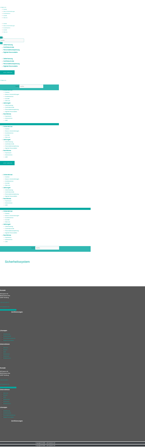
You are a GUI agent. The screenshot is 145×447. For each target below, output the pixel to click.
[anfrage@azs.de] (0, 305)
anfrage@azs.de (4, 306)
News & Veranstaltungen (9, 11)
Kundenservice (6, 13)
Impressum (8, 116)
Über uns (5, 17)
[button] (18, 21)
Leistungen (7, 103)
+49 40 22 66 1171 (4, 302)
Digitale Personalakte (10, 52)
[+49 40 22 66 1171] (0, 300)
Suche (1, 37)
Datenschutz (8, 118)
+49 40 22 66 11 (4, 380)
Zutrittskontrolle (8, 47)
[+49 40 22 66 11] (0, 378)
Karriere (5, 9)
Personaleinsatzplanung (11, 50)
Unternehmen (8, 90)
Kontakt (5, 15)
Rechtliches (7, 114)
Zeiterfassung (8, 45)
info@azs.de (3, 7)
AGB (6, 120)
